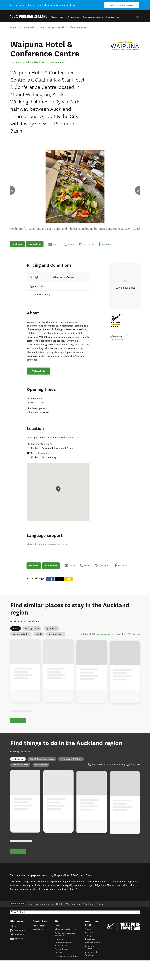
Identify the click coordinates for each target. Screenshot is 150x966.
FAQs (57, 926)
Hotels (15, 628)
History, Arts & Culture (71, 759)
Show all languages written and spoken (47, 544)
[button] (57, 17)
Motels (39, 634)
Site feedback (39, 926)
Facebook (19, 934)
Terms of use (61, 945)
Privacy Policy (61, 949)
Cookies (58, 952)
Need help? (38, 929)
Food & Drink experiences (42, 759)
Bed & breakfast (55, 634)
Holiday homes (32, 628)
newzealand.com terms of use (60, 889)
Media (88, 929)
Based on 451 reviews (117, 339)
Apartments (51, 628)
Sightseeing (17, 759)
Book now (17, 244)
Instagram (20, 930)
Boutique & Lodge (20, 634)
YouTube (19, 939)
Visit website (34, 244)
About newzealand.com (66, 929)
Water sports (41, 764)
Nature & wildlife (20, 764)
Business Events (92, 942)
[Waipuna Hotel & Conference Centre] (125, 45)
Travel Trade (91, 939)
